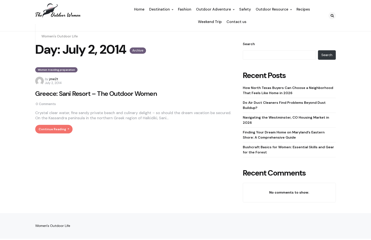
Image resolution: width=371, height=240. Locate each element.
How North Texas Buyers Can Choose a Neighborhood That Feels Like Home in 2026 (288, 90)
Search (249, 44)
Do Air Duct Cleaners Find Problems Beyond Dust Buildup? (284, 105)
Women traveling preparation (56, 70)
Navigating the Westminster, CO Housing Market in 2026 (286, 120)
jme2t (53, 79)
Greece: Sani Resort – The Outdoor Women (96, 94)
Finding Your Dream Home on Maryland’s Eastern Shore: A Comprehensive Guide (284, 135)
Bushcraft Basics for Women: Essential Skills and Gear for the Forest (288, 149)
